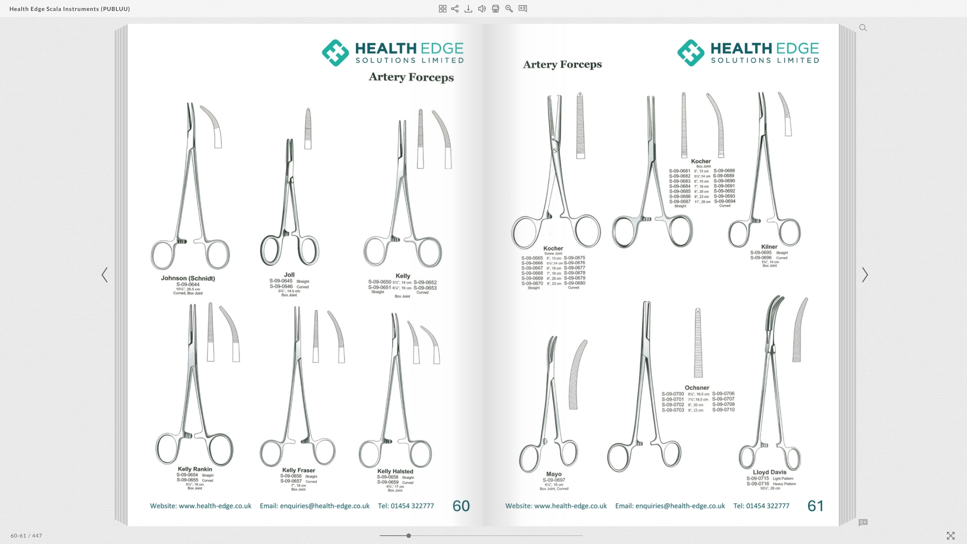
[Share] (455, 8)
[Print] (495, 8)
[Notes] (522, 8)
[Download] (468, 8)
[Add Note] (863, 523)
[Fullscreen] (950, 535)
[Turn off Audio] (482, 8)
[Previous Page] (105, 274)
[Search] (863, 27)
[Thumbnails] (442, 8)
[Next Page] (863, 274)
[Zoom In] (509, 8)
